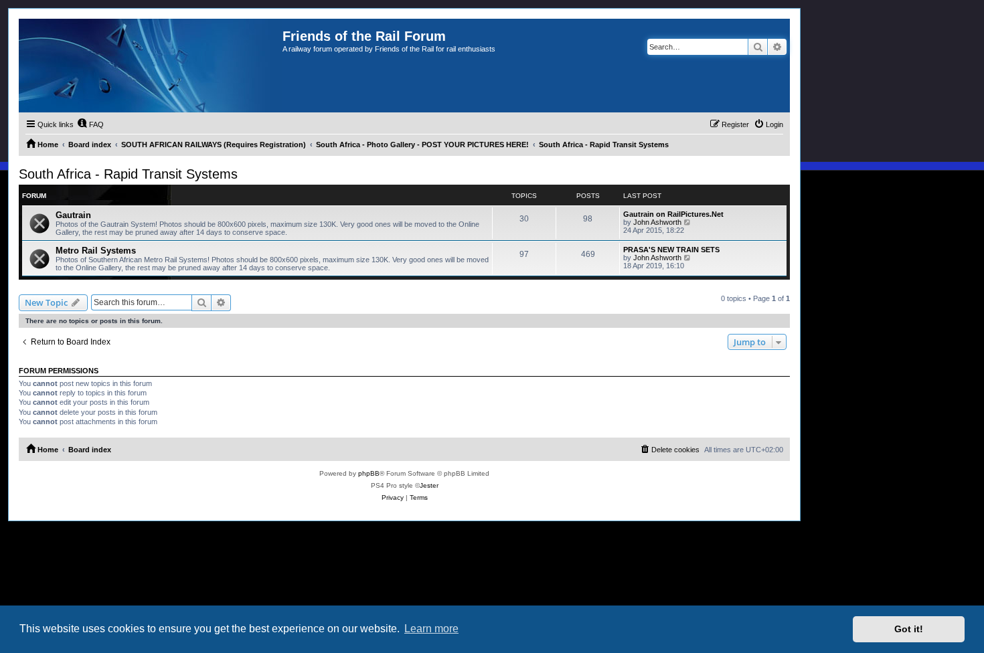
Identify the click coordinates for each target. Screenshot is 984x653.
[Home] (150, 65)
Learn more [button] (431, 628)
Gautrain (73, 215)
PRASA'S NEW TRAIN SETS (671, 250)
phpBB (369, 473)
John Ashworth (657, 222)
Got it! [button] (908, 629)
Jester (429, 485)
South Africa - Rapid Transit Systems (128, 174)
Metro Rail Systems (96, 251)
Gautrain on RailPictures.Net (673, 214)
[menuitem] (90, 124)
